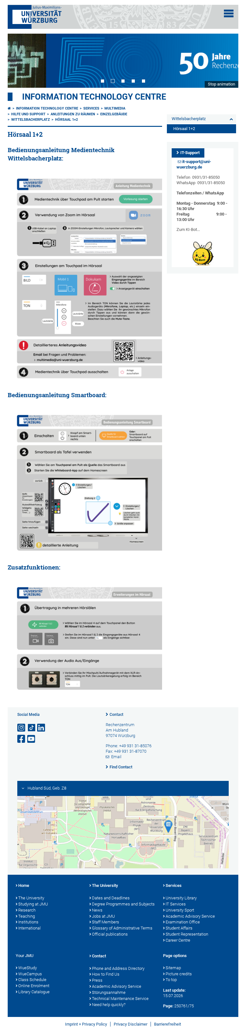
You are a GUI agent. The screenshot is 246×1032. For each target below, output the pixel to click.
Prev (19, 60)
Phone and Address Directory (118, 968)
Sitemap (173, 967)
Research (27, 910)
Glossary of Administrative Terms (122, 928)
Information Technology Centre (94, 97)
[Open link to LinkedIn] (41, 727)
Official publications (110, 934)
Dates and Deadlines (111, 898)
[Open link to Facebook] (21, 739)
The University (31, 898)
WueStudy (27, 967)
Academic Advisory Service (190, 916)
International (29, 928)
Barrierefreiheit (167, 1024)
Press (97, 980)
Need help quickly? (109, 1004)
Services (91, 108)
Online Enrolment (33, 985)
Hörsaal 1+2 (66, 120)
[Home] (9, 108)
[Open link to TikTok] (31, 727)
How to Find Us (105, 974)
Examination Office (183, 922)
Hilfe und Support (28, 114)
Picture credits (179, 973)
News (97, 910)
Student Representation (187, 934)
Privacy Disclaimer (130, 1024)
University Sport (180, 910)
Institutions (28, 922)
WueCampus (30, 973)
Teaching (26, 916)
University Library (181, 898)
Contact (116, 714)
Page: (168, 1005)
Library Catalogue (34, 991)
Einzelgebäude (113, 114)
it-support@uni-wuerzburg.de (193, 164)
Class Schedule (32, 979)
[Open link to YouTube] (31, 739)
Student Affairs (179, 928)
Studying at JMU (33, 904)
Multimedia (114, 108)
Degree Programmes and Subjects (123, 904)
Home (23, 885)
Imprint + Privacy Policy (86, 1024)
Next (227, 60)
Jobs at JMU (103, 916)
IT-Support (190, 152)
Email (116, 756)
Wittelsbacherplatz (30, 120)
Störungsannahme (109, 992)
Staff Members (105, 922)
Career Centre (178, 940)
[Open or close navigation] (229, 13)
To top (171, 979)
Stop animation (221, 84)
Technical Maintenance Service (120, 998)
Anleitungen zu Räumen (73, 114)
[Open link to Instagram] (21, 727)
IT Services (176, 904)
